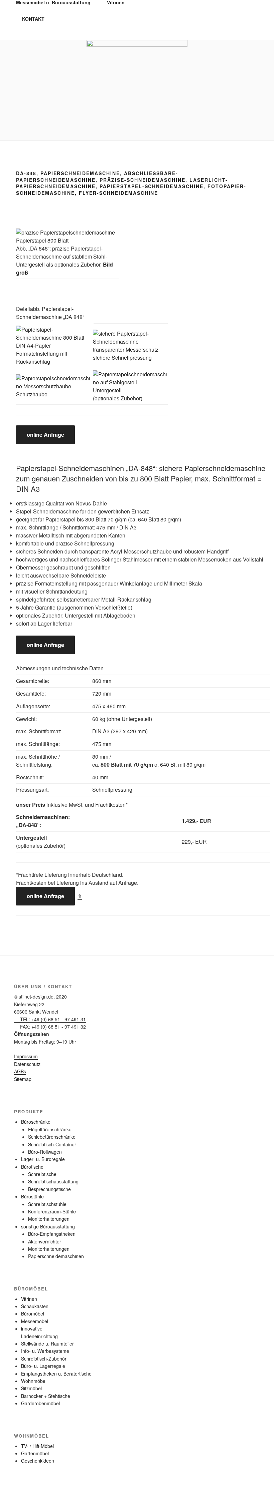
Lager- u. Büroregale (43, 1159)
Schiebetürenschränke (52, 1136)
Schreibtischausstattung (53, 1181)
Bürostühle (32, 1196)
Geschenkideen (37, 1460)
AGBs (20, 1071)
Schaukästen (34, 1306)
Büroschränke (35, 1121)
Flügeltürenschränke (50, 1129)
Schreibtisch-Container (52, 1144)
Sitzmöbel (31, 1388)
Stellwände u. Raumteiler (47, 1343)
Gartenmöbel (35, 1453)
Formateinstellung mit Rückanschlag (41, 357)
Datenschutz (27, 1064)
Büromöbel (32, 1313)
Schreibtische (42, 1174)
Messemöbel (34, 1321)
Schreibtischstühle (47, 1204)
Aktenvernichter (44, 1241)
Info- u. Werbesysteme (45, 1351)
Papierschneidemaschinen (56, 1256)
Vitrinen (29, 1298)
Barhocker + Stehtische (45, 1396)
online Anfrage (45, 434)
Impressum (26, 1056)
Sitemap (22, 1079)
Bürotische (32, 1166)
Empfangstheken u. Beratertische (56, 1373)
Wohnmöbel (33, 1381)
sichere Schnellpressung (122, 357)
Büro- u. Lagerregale (43, 1366)
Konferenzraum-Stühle (52, 1211)
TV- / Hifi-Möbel (37, 1446)
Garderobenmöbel (40, 1403)
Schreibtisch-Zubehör (43, 1358)
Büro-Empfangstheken (52, 1233)
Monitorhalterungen (49, 1218)
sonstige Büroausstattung (48, 1226)
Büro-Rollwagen (45, 1151)
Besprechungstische (49, 1189)
